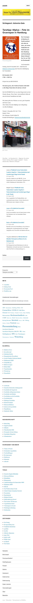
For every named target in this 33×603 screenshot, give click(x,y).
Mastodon (5, 595)
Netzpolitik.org (7, 362)
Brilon (18, 307)
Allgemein (21, 158)
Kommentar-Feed (8, 289)
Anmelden (6, 284)
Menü (28, 5)
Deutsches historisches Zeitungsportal (13, 387)
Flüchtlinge (12, 312)
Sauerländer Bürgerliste (8, 329)
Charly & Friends (8, 448)
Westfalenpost (21, 334)
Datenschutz (6, 577)
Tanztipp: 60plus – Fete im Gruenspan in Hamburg (16, 31)
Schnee (24, 331)
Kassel (13, 317)
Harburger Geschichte (9, 400)
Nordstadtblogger (8, 453)
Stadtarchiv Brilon (8, 411)
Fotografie (17, 312)
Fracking (20, 312)
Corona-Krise (7, 310)
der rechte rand (7, 352)
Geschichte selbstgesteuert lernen (12, 392)
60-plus (25, 160)
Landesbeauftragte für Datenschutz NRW (14, 482)
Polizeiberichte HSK (9, 430)
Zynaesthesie (7, 373)
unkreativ (6, 461)
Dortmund (5, 312)
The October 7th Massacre (10, 501)
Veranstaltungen (7, 588)
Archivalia (6, 385)
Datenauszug (6, 580)
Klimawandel (25, 317)
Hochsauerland (6, 315)
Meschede (15, 320)
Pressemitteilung (10, 326)
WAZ (16, 334)
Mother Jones (7, 539)
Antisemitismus (8, 307)
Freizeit (4, 160)
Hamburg (8, 160)
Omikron (4, 323)
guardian (6, 529)
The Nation (7, 543)
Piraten (18, 323)
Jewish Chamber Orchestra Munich (12, 358)
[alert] (16, 301)
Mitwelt (6, 486)
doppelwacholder (8, 425)
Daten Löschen (7, 584)
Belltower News (8, 350)
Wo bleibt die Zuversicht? (17, 208)
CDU (22, 307)
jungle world (7, 537)
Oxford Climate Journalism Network (13, 491)
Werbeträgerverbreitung (9, 508)
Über (4, 591)
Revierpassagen (8, 455)
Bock (8, 222)
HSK (26, 315)
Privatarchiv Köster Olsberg (11, 432)
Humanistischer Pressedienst (11, 356)
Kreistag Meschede (7, 320)
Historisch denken (8, 402)
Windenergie (12, 337)
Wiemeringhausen (6, 337)
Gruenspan (17, 161)
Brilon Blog (7, 423)
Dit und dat (26, 158)
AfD (4, 307)
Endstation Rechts (8, 354)
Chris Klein (5, 158)
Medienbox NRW (8, 484)
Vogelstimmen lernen (9, 503)
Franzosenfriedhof (7, 558)
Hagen (24, 312)
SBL (21, 331)
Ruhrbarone (7, 457)
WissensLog (7, 371)
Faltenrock (11, 161)
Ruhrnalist (6, 459)
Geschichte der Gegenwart (10, 390)
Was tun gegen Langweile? (17, 160)
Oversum (8, 323)
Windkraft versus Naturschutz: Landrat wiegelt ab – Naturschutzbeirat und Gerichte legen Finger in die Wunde (18, 172)
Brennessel (6, 554)
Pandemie (13, 323)
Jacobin (6, 531)
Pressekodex (7, 493)
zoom (5, 5)
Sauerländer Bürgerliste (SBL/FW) (11, 331)
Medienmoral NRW (9, 360)
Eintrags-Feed (7, 287)
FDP (9, 312)
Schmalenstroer (8, 436)
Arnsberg (14, 307)
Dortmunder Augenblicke (10, 451)
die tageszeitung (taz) (9, 524)
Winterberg (19, 336)
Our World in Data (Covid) (10, 488)
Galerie (5, 569)
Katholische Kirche (19, 317)
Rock (19, 326)
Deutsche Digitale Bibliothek (11, 474)
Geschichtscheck (8, 398)
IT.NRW (4, 317)
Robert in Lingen (8, 364)
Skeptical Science (8, 497)
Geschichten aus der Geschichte (11, 396)
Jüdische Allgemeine (9, 533)
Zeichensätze (7, 510)
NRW (24, 320)
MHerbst (6, 428)
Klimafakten (7, 478)
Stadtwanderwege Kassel (10, 499)
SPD (13, 334)
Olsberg (27, 320)
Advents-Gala (6, 161)
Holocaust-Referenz (9, 404)
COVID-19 (15, 310)
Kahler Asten (9, 317)
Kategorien (5, 270)
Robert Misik (7, 367)
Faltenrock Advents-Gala (9, 68)
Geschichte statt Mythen (10, 394)
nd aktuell (6, 541)
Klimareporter (7, 480)
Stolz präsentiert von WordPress (19, 600)
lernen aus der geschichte (10, 407)
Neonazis (20, 320)
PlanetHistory (7, 409)
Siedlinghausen (7, 334)
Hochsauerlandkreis (17, 315)
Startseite (5, 551)
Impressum (6, 573)
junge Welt (6, 535)
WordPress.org (7, 291)
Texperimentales (8, 369)
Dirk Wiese (22, 310)
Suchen (4, 255)
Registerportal (7, 495)
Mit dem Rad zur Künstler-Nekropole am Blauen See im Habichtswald (17, 239)
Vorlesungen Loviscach (9, 505)
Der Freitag (7, 522)
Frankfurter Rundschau (9, 526)
